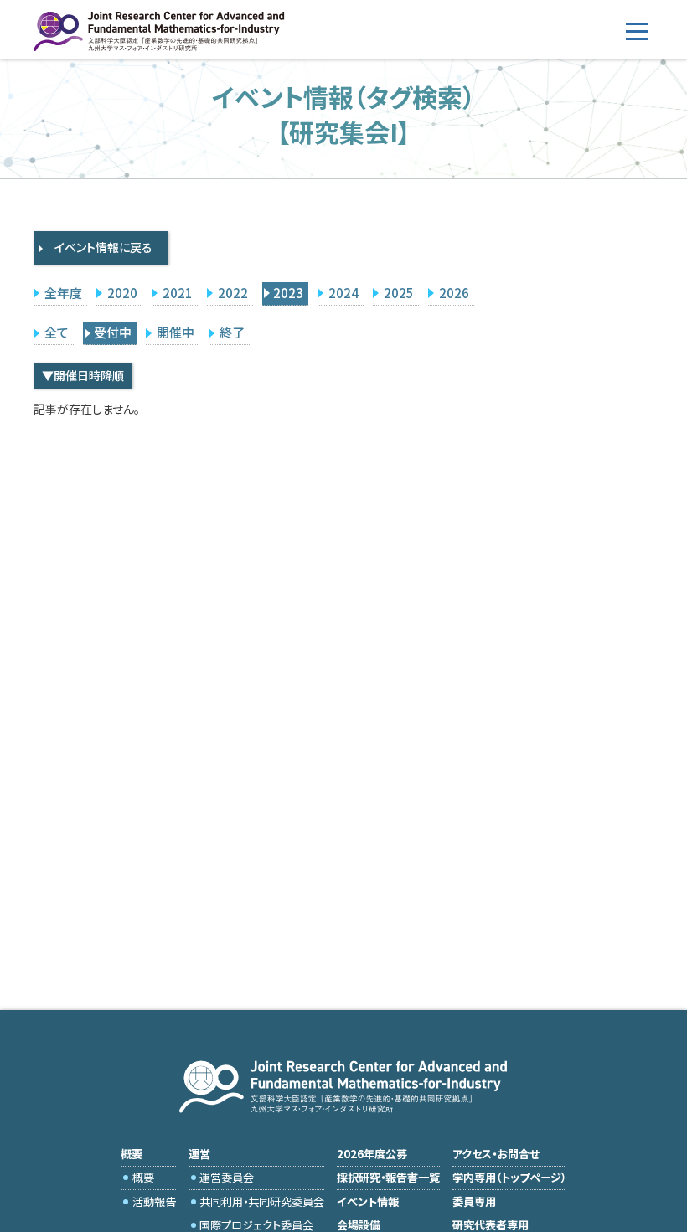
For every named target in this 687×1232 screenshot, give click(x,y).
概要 (143, 1177)
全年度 (63, 293)
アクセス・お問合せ (496, 1154)
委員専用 (474, 1201)
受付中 (113, 332)
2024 (343, 293)
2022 (233, 293)
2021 (178, 293)
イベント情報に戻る (103, 247)
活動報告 (153, 1201)
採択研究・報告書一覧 (388, 1177)
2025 (399, 293)
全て (56, 332)
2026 (454, 293)
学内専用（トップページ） (509, 1177)
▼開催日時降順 (83, 375)
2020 (122, 293)
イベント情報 (368, 1201)
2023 (288, 293)
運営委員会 (226, 1177)
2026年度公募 (372, 1154)
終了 (232, 332)
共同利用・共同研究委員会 (261, 1201)
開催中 (175, 332)
